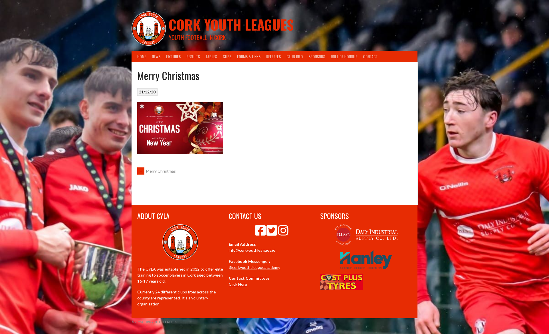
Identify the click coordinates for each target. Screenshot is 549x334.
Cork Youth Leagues (231, 24)
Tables (211, 56)
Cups (227, 56)
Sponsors (317, 56)
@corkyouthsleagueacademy (254, 267)
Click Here (238, 284)
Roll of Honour (344, 56)
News (156, 56)
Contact (370, 56)
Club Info (295, 56)
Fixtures (173, 56)
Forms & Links (248, 56)
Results (193, 56)
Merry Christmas (157, 171)
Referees (273, 56)
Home (141, 56)
